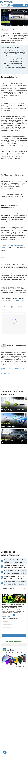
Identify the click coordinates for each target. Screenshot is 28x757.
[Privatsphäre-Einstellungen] (5, 752)
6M (15, 307)
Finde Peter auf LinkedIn (8, 373)
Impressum (13, 644)
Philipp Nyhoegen (18, 398)
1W (7, 307)
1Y (18, 307)
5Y (20, 307)
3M (12, 307)
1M (9, 307)
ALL (23, 307)
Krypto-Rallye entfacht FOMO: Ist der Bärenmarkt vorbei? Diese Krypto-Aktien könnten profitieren (13, 606)
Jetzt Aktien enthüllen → (14, 635)
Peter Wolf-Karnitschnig (21, 10)
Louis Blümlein (19, 414)
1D (4, 307)
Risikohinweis (18, 644)
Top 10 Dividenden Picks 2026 (16, 300)
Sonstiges (4, 29)
